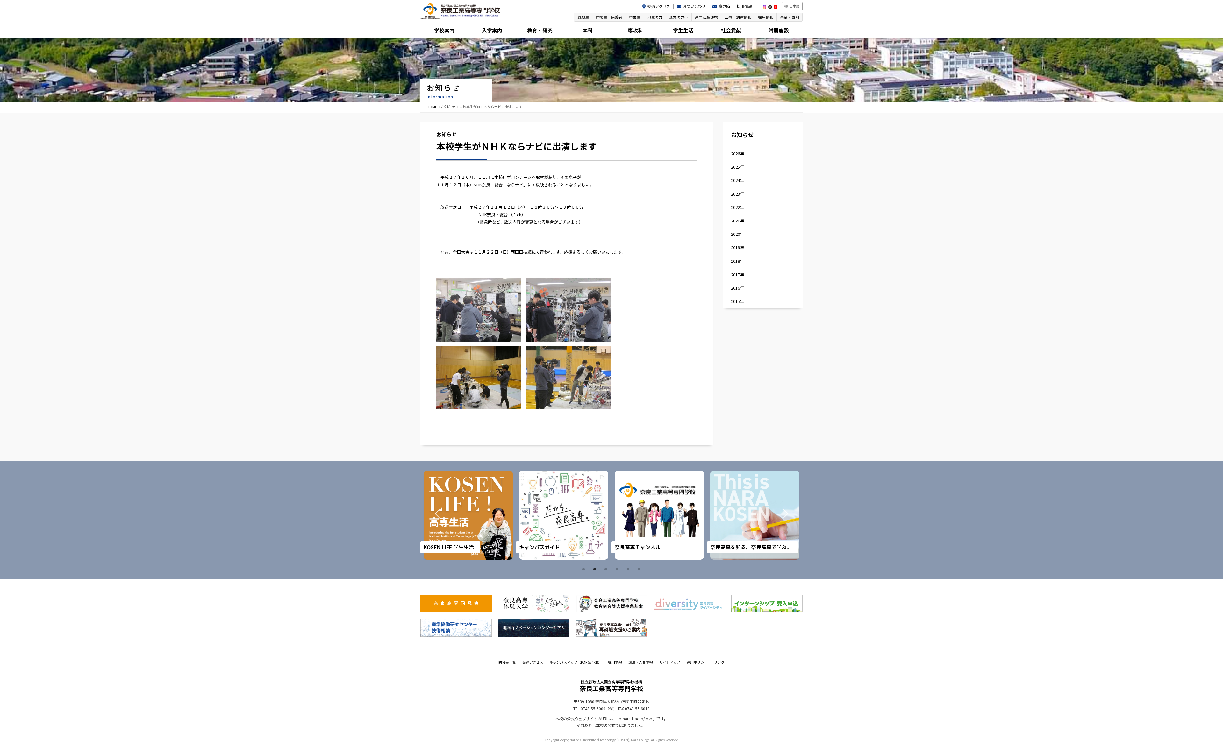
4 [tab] (618, 569)
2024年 (737, 180)
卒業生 (634, 17)
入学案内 (492, 30)
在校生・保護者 (609, 17)
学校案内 (444, 30)
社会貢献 (731, 30)
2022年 (737, 207)
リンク (719, 662)
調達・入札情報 (640, 662)
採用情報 (744, 6)
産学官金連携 (706, 17)
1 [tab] (584, 569)
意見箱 (724, 6)
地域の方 (654, 17)
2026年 (737, 153)
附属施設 (779, 30)
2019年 (737, 247)
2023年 (737, 194)
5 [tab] (629, 569)
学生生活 (683, 30)
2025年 (737, 167)
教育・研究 (540, 30)
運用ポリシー (697, 662)
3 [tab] (607, 569)
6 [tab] (640, 569)
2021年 (737, 221)
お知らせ (448, 106)
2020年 (737, 234)
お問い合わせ (694, 6)
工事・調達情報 (738, 17)
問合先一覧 (507, 662)
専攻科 (635, 30)
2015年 (737, 301)
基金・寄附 (789, 17)
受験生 (583, 17)
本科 (588, 30)
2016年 (737, 288)
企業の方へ (678, 17)
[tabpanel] (487, 515)
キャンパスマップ (575, 662)
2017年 (737, 274)
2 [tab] (595, 569)
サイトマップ (669, 662)
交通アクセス (658, 6)
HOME (432, 106)
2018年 (737, 261)
